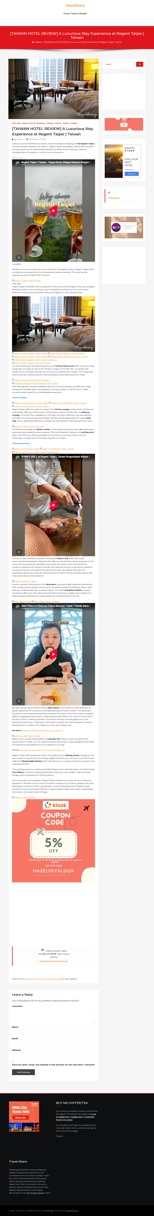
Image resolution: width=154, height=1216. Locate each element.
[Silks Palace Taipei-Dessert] (45, 601)
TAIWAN (49, 123)
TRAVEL (57, 123)
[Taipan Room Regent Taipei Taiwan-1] (66, 353)
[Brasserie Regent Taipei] (24, 581)
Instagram (40, 979)
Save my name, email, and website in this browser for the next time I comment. (53, 1065)
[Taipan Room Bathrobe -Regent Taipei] (68, 356)
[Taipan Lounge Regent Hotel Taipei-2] (31, 380)
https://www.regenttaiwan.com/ (54, 961)
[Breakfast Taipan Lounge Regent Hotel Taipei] (35, 383)
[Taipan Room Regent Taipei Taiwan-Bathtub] (34, 360)
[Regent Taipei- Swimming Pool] (28, 426)
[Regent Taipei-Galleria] (23, 797)
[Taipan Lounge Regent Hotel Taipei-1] (31, 406)
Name (15, 1027)
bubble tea (76, 1117)
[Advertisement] (124, 92)
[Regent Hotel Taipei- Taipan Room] (29, 353)
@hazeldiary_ (114, 198)
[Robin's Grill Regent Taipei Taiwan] (57, 449)
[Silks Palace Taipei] (21, 601)
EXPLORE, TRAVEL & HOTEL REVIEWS (28, 123)
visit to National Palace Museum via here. (44, 730)
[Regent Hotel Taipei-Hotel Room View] (31, 363)
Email (15, 1038)
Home (38, 42)
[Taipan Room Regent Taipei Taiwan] (30, 356)
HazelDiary (75, 5)
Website (16, 1050)
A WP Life (49, 1210)
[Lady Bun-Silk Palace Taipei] (26, 736)
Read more (17, 157)
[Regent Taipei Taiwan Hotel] (26, 280)
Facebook (29, 979)
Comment (17, 1006)
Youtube (57, 979)
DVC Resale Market (35, 1193)
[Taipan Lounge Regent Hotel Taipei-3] (68, 403)
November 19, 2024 (37, 139)
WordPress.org (72, 1210)
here (75, 1131)
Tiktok (49, 979)
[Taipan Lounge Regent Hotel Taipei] (30, 403)
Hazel (19, 139)
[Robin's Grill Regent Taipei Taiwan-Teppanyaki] (35, 452)
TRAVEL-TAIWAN (69, 123)
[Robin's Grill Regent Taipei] (25, 449)
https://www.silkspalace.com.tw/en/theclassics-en (42, 750)
